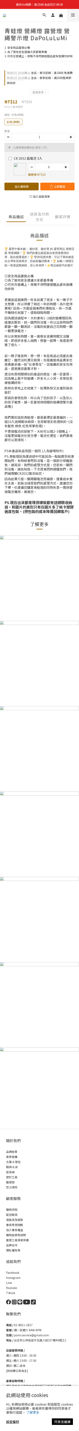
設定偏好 (12, 1421)
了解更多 (32, 1412)
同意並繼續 (62, 1421)
